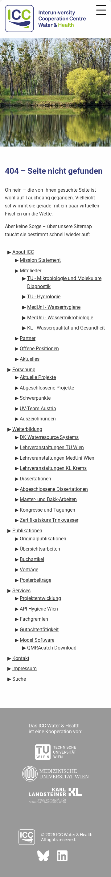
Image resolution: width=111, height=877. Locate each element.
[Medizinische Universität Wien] (55, 772)
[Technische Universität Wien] (55, 750)
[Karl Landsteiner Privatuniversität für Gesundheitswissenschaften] (56, 793)
